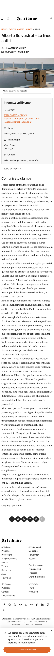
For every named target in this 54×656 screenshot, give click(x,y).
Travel (31, 587)
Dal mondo (6, 570)
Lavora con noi (8, 595)
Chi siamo (6, 584)
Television (6, 577)
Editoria (4, 562)
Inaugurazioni (35, 569)
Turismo (5, 566)
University (33, 584)
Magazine (33, 551)
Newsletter (34, 554)
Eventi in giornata (37, 576)
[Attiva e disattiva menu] (2, 19)
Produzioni (33, 591)
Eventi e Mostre (16, 29)
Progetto (5, 551)
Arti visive (6, 547)
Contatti (5, 591)
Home (4, 29)
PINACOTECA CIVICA (15, 48)
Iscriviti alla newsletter (27, 649)
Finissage (33, 573)
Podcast (32, 558)
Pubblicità (6, 587)
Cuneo (29, 29)
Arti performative (9, 558)
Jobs (3, 574)
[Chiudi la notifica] (51, 630)
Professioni (6, 554)
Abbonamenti (35, 547)
